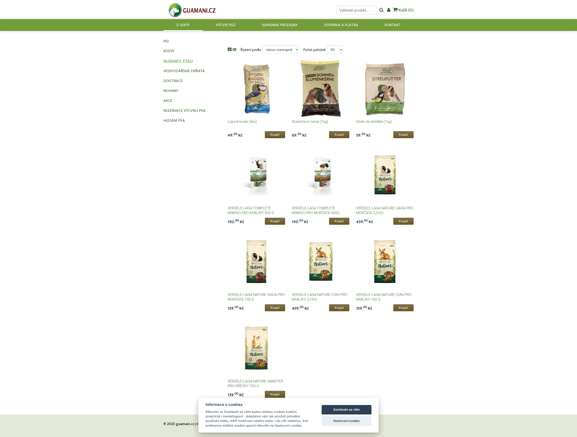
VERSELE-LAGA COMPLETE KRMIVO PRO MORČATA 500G (315, 210)
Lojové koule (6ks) (242, 121)
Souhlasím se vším (346, 409)
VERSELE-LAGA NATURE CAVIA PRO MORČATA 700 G (256, 297)
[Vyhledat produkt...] (381, 10)
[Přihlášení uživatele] (389, 10)
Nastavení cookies (346, 421)
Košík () (406, 10)
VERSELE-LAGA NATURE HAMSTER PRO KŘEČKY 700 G (255, 383)
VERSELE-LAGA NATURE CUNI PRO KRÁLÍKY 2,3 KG (319, 297)
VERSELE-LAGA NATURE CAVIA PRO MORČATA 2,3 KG (384, 210)
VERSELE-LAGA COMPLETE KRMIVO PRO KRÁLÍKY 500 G (251, 210)
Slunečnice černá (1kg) (310, 121)
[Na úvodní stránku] (192, 9)
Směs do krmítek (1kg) (374, 121)
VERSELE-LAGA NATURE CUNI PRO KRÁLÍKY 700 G (384, 297)
